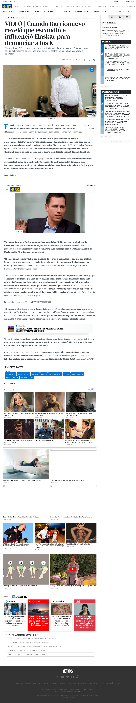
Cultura (54, 6)
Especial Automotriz (106, 6)
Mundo (46, 6)
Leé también (21, 326)
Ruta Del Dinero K (55, 374)
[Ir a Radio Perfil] (119, 1)
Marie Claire (37, 683)
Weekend (62, 683)
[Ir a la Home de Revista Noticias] (7, 6)
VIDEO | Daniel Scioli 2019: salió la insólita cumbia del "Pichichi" (30, 638)
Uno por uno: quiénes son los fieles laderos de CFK (26, 654)
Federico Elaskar (23, 374)
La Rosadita (24, 377)
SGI (32, 377)
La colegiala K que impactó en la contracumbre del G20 (27, 650)
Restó (87, 6)
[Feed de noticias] (133, 11)
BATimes (117, 683)
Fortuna (46, 683)
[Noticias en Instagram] (120, 11)
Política (18, 6)
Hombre (54, 683)
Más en (7, 596)
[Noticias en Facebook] (124, 11)
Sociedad (27, 6)
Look (90, 683)
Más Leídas (106, 42)
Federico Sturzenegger (44, 11)
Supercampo (82, 683)
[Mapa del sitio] (77, 676)
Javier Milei (24, 11)
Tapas (94, 6)
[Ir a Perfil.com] (130, 1)
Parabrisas (71, 683)
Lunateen (109, 683)
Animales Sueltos (12, 377)
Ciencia (62, 6)
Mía (102, 683)
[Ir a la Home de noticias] (68, 671)
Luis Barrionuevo (77, 374)
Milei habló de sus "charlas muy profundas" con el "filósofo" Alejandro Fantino (39, 330)
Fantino (66, 374)
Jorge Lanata (10, 374)
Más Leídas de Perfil (110, 92)
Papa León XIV (65, 11)
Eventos (79, 6)
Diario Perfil (19, 683)
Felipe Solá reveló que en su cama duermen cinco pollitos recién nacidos (34, 646)
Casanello (35, 374)
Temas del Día (8, 11)
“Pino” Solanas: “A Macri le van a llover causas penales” (27, 642)
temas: (7, 371)
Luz (96, 683)
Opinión (70, 6)
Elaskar (44, 374)
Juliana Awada (99, 11)
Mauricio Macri (82, 11)
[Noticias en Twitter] (128, 11)
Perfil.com (22, 308)
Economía (37, 6)
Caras (28, 683)
